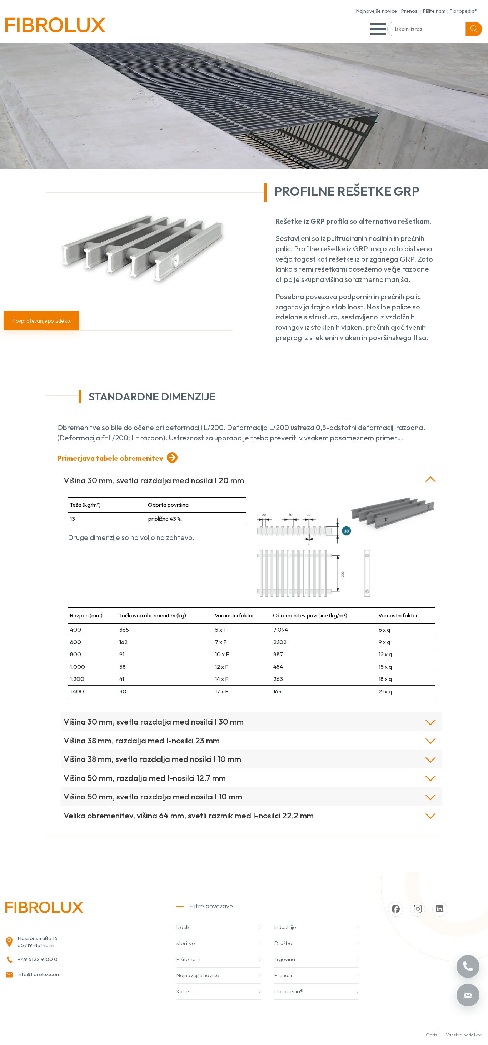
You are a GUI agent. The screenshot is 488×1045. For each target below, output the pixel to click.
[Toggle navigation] (378, 29)
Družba (283, 943)
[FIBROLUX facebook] (395, 909)
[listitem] (76, 942)
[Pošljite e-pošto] (468, 995)
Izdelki (183, 927)
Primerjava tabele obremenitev (110, 458)
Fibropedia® (463, 11)
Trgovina (284, 959)
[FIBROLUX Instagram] (417, 909)
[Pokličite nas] (468, 966)
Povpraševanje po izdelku (41, 321)
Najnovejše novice (376, 11)
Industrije (285, 927)
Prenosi (410, 11)
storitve (185, 943)
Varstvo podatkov (464, 1035)
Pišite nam (434, 11)
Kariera (185, 991)
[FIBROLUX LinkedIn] (439, 909)
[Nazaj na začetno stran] (55, 27)
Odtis (431, 1035)
